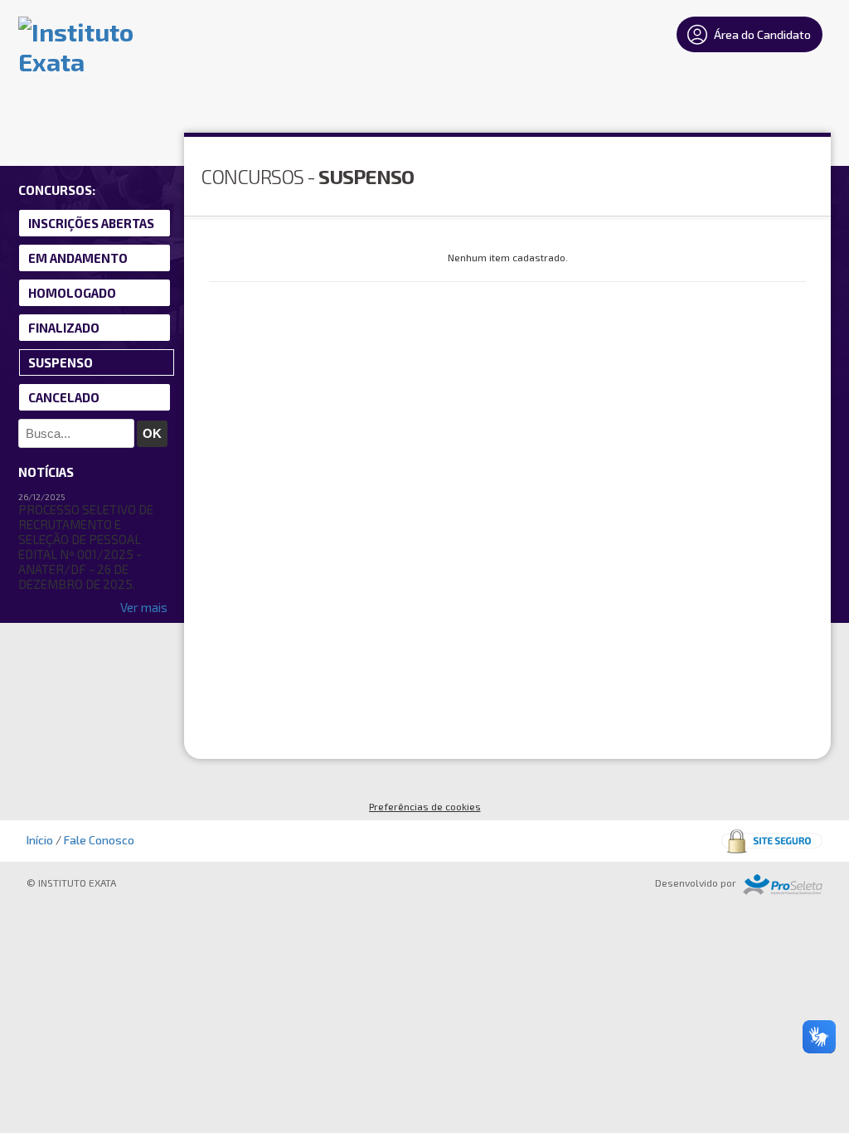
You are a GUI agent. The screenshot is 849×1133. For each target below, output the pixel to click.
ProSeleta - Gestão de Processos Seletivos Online (782, 884)
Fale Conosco (99, 840)
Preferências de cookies (425, 806)
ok (152, 433)
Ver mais (143, 607)
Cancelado (63, 397)
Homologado (72, 292)
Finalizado (63, 327)
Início (40, 840)
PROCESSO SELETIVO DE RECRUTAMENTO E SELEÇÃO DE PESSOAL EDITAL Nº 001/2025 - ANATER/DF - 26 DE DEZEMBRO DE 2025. (85, 546)
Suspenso (60, 362)
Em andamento (78, 257)
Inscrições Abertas (91, 223)
